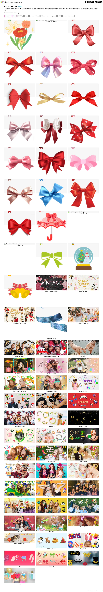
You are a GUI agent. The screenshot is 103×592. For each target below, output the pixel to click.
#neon (64, 16)
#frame (37, 16)
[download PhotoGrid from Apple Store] (98, 2)
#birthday (20, 16)
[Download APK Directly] (89, 2)
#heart (31, 16)
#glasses (53, 16)
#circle (42, 16)
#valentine (8, 16)
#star (48, 16)
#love (14, 16)
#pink (59, 16)
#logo (26, 16)
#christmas (71, 16)
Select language (91, 590)
